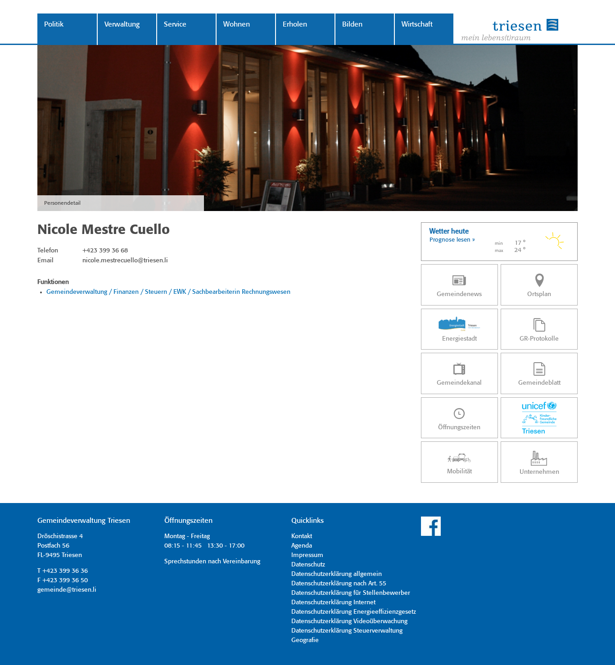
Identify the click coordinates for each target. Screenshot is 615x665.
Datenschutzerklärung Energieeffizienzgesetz (353, 612)
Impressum (307, 555)
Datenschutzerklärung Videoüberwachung (349, 621)
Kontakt (301, 536)
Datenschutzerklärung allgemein (336, 574)
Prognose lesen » (452, 240)
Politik (53, 24)
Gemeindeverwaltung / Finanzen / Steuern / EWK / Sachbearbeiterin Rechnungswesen (168, 292)
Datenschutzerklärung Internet (333, 602)
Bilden (352, 24)
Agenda (301, 546)
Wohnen (236, 24)
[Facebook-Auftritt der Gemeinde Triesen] (431, 534)
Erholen (295, 24)
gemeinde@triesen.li (66, 590)
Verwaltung (122, 24)
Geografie (305, 640)
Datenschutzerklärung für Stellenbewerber (350, 593)
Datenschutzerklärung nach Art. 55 (338, 583)
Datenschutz (308, 565)
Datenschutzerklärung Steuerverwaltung (346, 631)
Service (175, 24)
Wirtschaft (417, 24)
